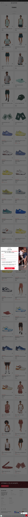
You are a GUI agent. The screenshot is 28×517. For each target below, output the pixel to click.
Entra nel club (9, 268)
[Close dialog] (26, 247)
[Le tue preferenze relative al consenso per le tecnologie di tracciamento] (1, 515)
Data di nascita (3, 258)
